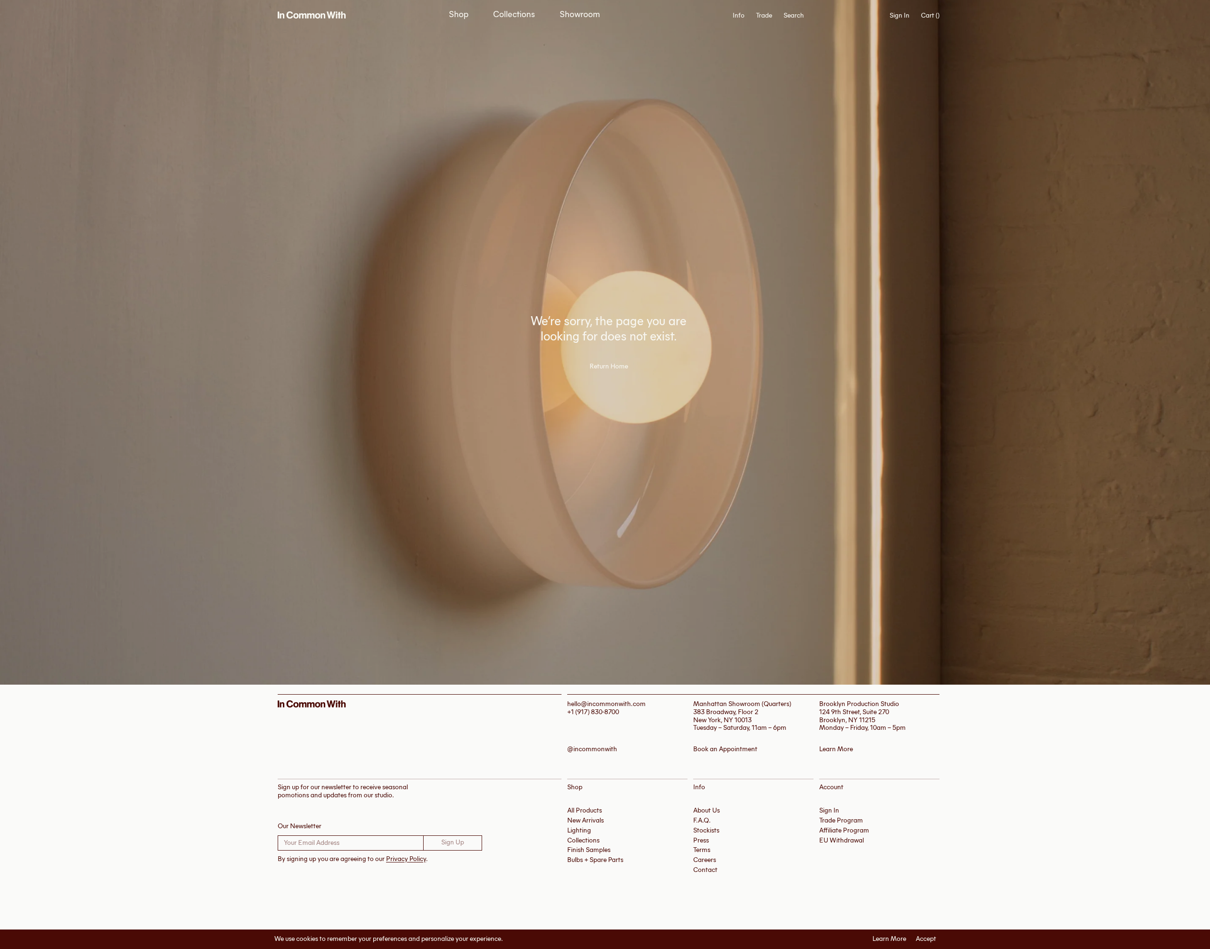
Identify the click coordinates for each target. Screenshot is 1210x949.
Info (739, 15)
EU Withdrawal (841, 840)
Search (794, 15)
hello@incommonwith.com (606, 704)
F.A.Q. (702, 820)
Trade (764, 15)
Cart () (930, 15)
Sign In (900, 15)
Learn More (889, 939)
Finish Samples (588, 850)
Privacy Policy (406, 859)
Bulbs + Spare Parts (595, 860)
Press (701, 840)
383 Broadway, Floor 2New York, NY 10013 (725, 716)
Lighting (579, 830)
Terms (701, 850)
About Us (706, 810)
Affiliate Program (844, 830)
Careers (704, 860)
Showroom (580, 14)
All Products (584, 810)
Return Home (609, 366)
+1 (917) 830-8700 (593, 712)
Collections (514, 14)
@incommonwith (592, 749)
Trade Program (841, 820)
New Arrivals (585, 820)
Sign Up (452, 842)
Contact (705, 870)
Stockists (706, 830)
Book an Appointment (725, 749)
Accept (926, 939)
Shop (458, 14)
